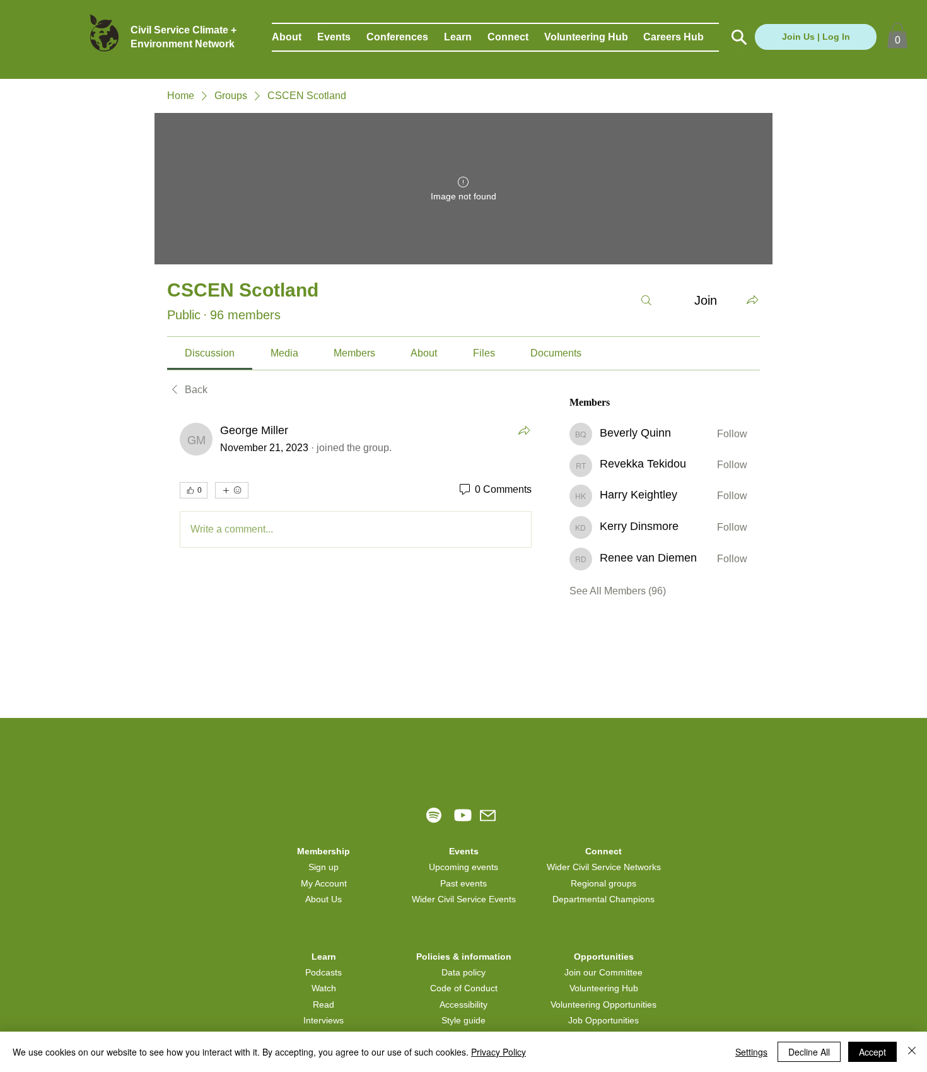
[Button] (737, 37)
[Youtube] (463, 815)
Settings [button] (751, 1051)
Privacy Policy (498, 1051)
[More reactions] (231, 490)
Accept (872, 1051)
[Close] (911, 1052)
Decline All (809, 1051)
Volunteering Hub (603, 988)
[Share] (524, 430)
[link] (210, 353)
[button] (294, 37)
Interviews (323, 1020)
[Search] (646, 300)
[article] (355, 487)
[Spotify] (434, 815)
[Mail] (488, 815)
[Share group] (752, 299)
